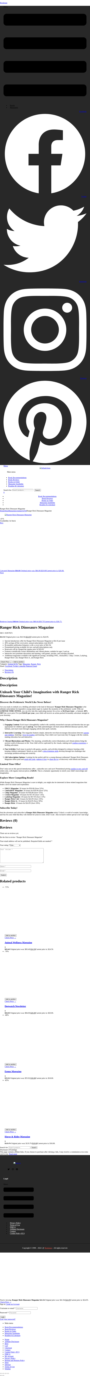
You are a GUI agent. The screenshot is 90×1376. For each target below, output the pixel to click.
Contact (13, 1231)
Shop (6, 511)
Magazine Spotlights (12, 1333)
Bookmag (3, 3)
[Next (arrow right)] (3, 1375)
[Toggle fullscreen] (3, 1373)
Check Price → (6, 662)
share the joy (54, 759)
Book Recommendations (14, 1327)
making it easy (41, 759)
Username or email (7, 1308)
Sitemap (8, 1365)
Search (37, 490)
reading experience (79, 743)
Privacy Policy (15, 1223)
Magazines (14, 108)
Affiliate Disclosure (17, 1229)
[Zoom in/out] (1, 1373)
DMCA (13, 1227)
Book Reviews (10, 1329)
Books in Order (10, 1331)
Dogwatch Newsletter (15, 1006)
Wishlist (8, 1369)
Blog (6, 1344)
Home (2, 511)
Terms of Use (15, 1225)
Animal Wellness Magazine (18, 942)
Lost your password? (7, 1319)
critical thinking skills (50, 751)
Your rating (5, 845)
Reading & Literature (12, 1336)
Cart (6, 1346)
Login (3, 1317)
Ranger (33, 664)
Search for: (8, 490)
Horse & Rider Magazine (17, 1136)
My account (9, 1356)
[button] (45, 54)
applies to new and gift (79, 769)
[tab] (47, 670)
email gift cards (29, 759)
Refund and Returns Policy (15, 1360)
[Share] (6, 1373)
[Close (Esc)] (8, 1373)
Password (4, 1313)
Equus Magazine (13, 1071)
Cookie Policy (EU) (17, 1233)
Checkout (8, 1348)
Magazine (26, 664)
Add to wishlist (19, 662)
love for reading (29, 735)
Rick (39, 664)
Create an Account (12, 1304)
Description (9, 670)
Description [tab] (8, 678)
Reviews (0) (9, 672)
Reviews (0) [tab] (8, 820)
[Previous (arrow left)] (1, 1375)
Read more (13, 1154)
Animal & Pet (21, 511)
